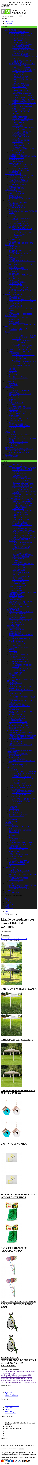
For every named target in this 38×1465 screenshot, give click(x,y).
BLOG (7, 906)
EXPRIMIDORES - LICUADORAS (24, 335)
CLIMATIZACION (11, 190)
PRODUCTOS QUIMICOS (17, 282)
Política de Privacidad (11, 1396)
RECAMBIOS (9, 454)
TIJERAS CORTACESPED (21, 55)
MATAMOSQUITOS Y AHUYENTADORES (16, 160)
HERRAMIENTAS (11, 316)
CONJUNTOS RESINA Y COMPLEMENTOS (20, 121)
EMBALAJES (13, 410)
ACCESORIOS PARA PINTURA (19, 202)
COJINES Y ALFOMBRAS (21, 110)
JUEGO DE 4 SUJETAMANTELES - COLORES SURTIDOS (19, 1196)
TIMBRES (12, 429)
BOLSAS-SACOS (14, 273)
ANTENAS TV (14, 312)
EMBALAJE (13, 271)
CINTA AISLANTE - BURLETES (20, 394)
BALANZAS (16, 339)
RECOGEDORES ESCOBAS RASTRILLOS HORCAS (22, 45)
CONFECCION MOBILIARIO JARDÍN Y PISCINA (22, 107)
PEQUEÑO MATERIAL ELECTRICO (21, 301)
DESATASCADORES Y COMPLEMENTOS (16, 256)
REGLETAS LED (14, 445)
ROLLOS (12, 259)
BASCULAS (13, 371)
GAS (10, 401)
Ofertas (7, 1409)
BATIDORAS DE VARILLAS (22, 346)
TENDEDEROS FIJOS (19, 358)
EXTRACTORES (14, 303)
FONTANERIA (10, 431)
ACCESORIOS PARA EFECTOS (19, 225)
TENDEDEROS (14, 353)
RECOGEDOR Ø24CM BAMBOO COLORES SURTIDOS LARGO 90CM (18, 1304)
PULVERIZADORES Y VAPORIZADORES (16, 153)
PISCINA (8, 902)
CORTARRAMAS (18, 41)
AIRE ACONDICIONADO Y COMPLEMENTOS (18, 194)
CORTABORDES (18, 74)
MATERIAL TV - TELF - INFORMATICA (22, 300)
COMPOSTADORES (15, 172)
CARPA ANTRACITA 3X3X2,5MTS (19, 989)
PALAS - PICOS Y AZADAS (21, 48)
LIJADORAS (9, 387)
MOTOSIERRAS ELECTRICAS (23, 99)
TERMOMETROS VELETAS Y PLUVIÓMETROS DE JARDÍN (19, 169)
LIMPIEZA (12, 248)
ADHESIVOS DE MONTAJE (22, 232)
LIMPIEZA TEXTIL (15, 284)
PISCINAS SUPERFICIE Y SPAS (19, 177)
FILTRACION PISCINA (16, 188)
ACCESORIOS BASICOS (17, 207)
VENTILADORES (15, 191)
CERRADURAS (14, 385)
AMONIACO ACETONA (17, 280)
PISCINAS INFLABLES (17, 179)
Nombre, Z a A (22, 939)
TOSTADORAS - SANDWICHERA (24, 337)
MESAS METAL (17, 124)
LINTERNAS (13, 404)
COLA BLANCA (14, 239)
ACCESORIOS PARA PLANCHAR (24, 362)
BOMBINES (13, 383)
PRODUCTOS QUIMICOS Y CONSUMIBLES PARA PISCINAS (20, 181)
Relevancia (4, 939)
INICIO (7, 899)
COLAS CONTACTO (16, 241)
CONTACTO (9, 908)
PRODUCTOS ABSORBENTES (19, 269)
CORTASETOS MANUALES (22, 53)
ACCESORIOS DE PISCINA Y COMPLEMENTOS (19, 185)
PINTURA (8, 200)
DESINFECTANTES (15, 278)
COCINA (12, 333)
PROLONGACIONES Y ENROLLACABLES (17, 306)
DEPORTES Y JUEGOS (12, 456)
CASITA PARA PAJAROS (14, 1144)
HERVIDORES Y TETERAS (21, 340)
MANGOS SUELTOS (19, 42)
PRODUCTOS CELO (16, 403)
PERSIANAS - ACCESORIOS (18, 424)
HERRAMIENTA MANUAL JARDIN (21, 33)
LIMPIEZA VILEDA (15, 246)
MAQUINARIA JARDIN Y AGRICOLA (22, 64)
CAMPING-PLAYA (15, 163)
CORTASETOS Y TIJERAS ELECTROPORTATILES (21, 84)
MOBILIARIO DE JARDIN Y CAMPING (22, 104)
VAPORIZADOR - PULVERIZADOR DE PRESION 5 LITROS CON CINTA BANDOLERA (18, 1361)
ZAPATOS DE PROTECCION (18, 419)
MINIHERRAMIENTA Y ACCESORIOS (22, 324)
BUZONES (12, 422)
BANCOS (15, 115)
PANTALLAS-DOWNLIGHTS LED (20, 314)
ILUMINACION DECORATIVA (19, 435)
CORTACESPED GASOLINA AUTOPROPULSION (22, 77)
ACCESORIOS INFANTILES (18, 378)
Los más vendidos (10, 1413)
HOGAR (7, 332)
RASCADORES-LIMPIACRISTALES (21, 253)
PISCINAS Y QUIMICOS (13, 174)
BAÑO (7, 326)
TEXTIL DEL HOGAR (16, 379)
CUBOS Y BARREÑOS (16, 268)
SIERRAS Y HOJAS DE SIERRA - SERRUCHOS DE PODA (23, 50)
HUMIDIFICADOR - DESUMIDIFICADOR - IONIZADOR (21, 197)
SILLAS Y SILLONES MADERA (23, 127)
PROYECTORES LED (16, 443)
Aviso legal (8, 1392)
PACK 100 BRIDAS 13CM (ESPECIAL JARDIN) (14, 1249)
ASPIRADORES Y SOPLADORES (23, 69)
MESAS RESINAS (18, 147)
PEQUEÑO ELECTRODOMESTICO (21, 349)
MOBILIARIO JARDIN (20, 117)
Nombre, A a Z (13, 939)
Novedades (8, 1411)
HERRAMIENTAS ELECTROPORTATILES (17, 322)
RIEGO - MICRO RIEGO (17, 151)
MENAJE (12, 369)
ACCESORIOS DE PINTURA (18, 222)
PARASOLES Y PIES (19, 129)
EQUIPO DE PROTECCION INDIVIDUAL (19, 449)
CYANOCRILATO (15, 238)
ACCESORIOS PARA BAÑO (18, 328)
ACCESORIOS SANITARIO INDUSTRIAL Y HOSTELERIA (19, 286)
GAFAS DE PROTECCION (18, 450)
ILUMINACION (10, 433)
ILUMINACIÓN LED (16, 436)
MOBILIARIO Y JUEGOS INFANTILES (21, 137)
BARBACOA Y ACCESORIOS (19, 32)
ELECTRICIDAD (10, 447)
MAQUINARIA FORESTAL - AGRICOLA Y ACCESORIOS (22, 95)
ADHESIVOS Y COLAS (17, 227)
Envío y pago (9, 1407)
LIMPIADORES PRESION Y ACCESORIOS (22, 91)
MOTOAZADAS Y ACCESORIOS (23, 97)
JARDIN (7, 901)
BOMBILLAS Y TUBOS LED (18, 442)
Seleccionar (6, 937)
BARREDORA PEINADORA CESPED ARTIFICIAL (22, 71)
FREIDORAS (16, 344)
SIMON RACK (14, 417)
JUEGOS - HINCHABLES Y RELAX (21, 175)
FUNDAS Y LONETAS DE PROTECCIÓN (21, 141)
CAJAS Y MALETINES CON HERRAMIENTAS (18, 318)
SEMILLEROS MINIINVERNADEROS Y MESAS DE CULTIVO (22, 157)
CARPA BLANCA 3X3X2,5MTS (17, 1039)
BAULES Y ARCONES (20, 133)
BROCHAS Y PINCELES (17, 209)
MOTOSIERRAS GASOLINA (22, 101)
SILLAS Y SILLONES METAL (22, 119)
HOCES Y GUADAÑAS (20, 39)
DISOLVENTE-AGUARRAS (18, 289)
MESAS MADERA (18, 135)
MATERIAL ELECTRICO (13, 294)
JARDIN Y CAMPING (12, 30)
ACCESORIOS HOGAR (17, 376)
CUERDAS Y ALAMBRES (17, 420)
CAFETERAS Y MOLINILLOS (22, 342)
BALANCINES (17, 126)
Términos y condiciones (12, 1406)
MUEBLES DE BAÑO (16, 330)
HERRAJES (12, 399)
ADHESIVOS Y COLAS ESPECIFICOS (20, 235)
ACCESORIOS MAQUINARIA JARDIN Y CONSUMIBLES (22, 66)
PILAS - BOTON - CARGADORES (20, 406)
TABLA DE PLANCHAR (20, 364)
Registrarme (8, 23)
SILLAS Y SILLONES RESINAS (23, 149)
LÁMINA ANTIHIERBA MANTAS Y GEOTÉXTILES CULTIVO (21, 166)
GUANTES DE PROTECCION (19, 452)
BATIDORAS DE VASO (20, 348)
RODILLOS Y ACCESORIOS (18, 223)
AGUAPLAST (13, 204)
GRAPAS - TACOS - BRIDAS (18, 411)
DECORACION (14, 374)
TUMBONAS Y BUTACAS (21, 131)
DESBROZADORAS (19, 87)
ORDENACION (14, 395)
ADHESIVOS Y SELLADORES (19, 426)
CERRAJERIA (9, 381)
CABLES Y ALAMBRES (17, 427)
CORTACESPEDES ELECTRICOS (24, 103)
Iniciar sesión (9, 21)
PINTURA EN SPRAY (16, 206)
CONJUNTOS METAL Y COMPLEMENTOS (20, 144)
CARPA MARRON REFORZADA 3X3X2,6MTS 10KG (18, 1091)
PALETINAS (13, 216)
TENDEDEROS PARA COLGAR (23, 355)
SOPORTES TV (14, 372)
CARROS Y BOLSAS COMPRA (19, 351)
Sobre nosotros (9, 1394)
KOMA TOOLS (14, 397)
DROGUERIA (9, 245)
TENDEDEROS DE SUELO (21, 356)
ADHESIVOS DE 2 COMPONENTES (21, 243)
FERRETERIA (9, 388)
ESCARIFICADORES (19, 88)
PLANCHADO (14, 360)
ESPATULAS (13, 214)
